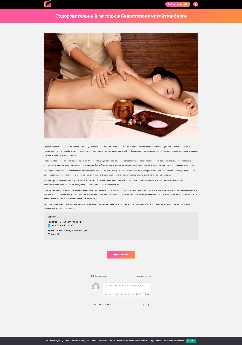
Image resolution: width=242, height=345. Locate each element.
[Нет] (238, 340)
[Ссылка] (137, 294)
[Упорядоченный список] (121, 294)
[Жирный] (105, 294)
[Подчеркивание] (113, 294)
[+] (144, 294)
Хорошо (191, 341)
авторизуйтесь (143, 276)
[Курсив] (109, 294)
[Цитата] (129, 294)
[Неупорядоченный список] (125, 294)
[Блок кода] (133, 294)
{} (140, 294)
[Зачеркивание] (117, 294)
